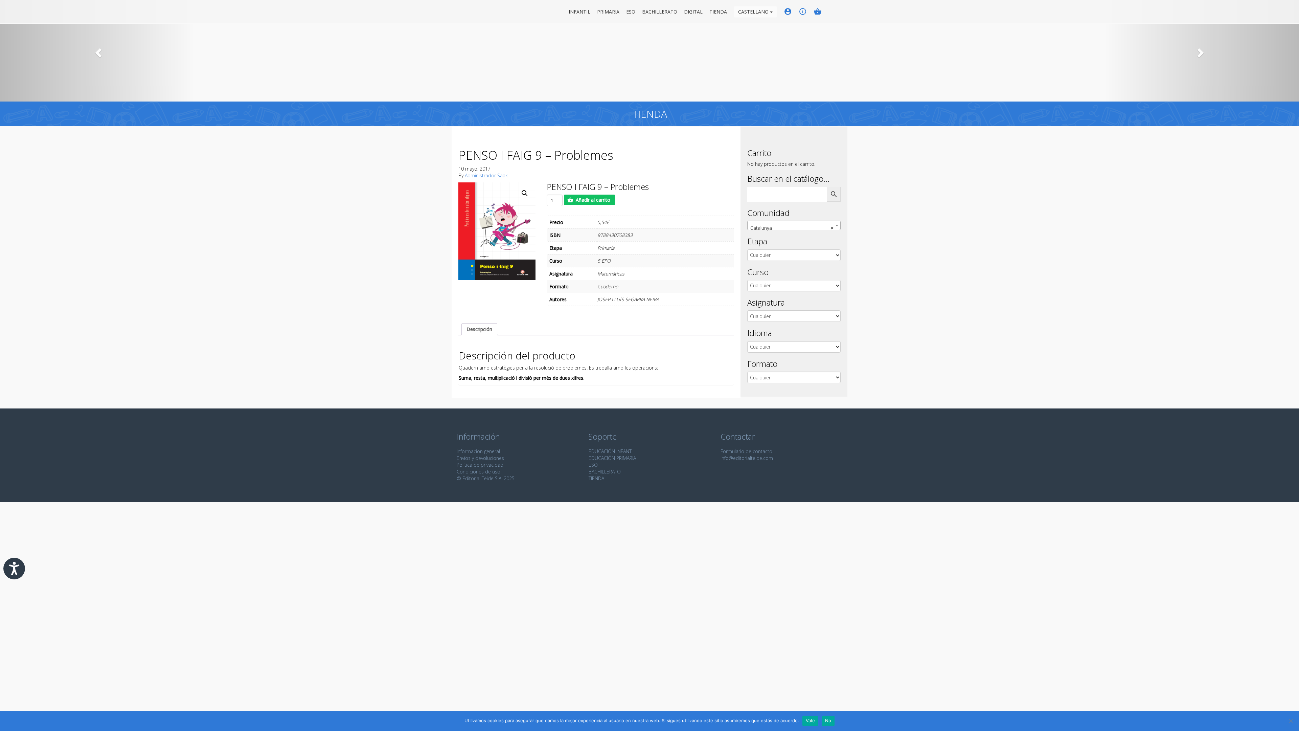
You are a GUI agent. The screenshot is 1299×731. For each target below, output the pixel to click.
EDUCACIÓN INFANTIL (612, 451)
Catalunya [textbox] (792, 228)
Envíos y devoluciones (480, 458)
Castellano (754, 11)
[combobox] (794, 225)
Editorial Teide (463, 11)
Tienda (718, 11)
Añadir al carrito (593, 200)
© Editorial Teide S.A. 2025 (486, 478)
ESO (630, 11)
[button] (97, 51)
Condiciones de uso (478, 471)
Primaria (608, 11)
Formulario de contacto (746, 451)
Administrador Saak (486, 175)
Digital (693, 11)
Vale (810, 720)
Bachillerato (659, 11)
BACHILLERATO (605, 471)
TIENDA (596, 478)
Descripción (479, 329)
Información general (478, 451)
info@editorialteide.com (747, 458)
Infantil (579, 11)
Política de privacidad (480, 465)
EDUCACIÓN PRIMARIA (612, 458)
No (828, 720)
